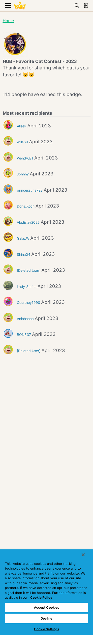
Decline (47, 618)
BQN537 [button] (24, 334)
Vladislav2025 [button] (28, 222)
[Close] (83, 554)
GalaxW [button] (23, 238)
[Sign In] (85, 5)
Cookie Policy (41, 597)
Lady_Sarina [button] (26, 286)
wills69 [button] (22, 142)
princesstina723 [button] (30, 190)
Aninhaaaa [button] (25, 319)
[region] (46, 592)
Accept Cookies (46, 607)
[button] (8, 125)
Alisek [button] (21, 126)
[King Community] (20, 5)
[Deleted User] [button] (28, 270)
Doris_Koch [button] (25, 206)
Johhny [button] (23, 174)
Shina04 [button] (23, 254)
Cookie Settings (46, 629)
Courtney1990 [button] (28, 302)
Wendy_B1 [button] (25, 158)
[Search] (76, 5)
